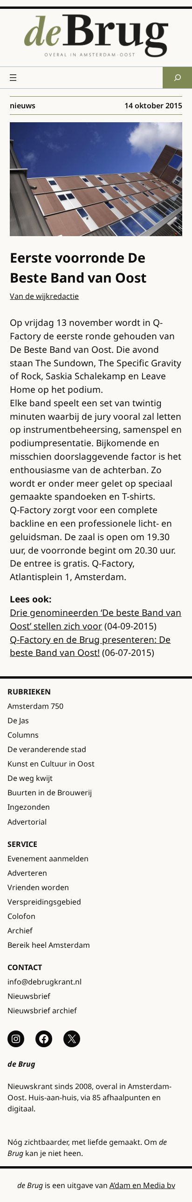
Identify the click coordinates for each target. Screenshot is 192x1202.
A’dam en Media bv (142, 1185)
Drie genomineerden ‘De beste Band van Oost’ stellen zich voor (95, 619)
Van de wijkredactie (44, 296)
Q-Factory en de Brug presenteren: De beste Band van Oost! (90, 646)
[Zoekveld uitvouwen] (177, 77)
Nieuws (22, 105)
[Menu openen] (13, 77)
